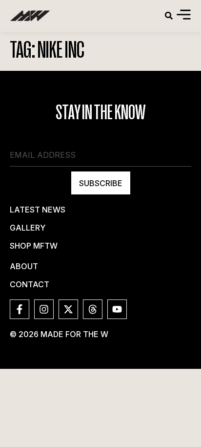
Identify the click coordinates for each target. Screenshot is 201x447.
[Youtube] (117, 309)
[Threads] (92, 309)
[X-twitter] (68, 309)
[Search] (169, 16)
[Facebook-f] (19, 309)
